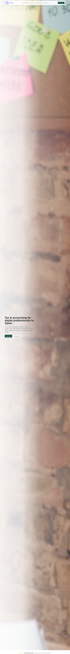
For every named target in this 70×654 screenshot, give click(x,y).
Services (32, 2)
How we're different (26, 2)
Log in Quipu (45, 2)
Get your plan (61, 2)
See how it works (17, 336)
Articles (40, 2)
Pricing (36, 2)
